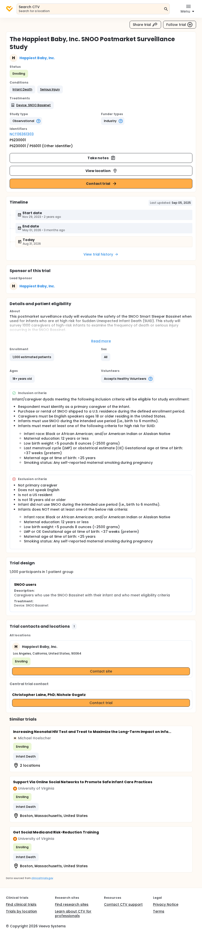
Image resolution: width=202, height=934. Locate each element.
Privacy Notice (165, 904)
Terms (158, 911)
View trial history (98, 254)
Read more (101, 341)
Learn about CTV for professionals (73, 913)
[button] (22, 89)
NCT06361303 (22, 134)
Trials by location (21, 911)
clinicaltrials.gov (42, 878)
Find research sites (71, 904)
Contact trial (98, 183)
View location (98, 170)
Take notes (98, 158)
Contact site (101, 671)
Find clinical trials (21, 904)
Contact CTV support (123, 904)
